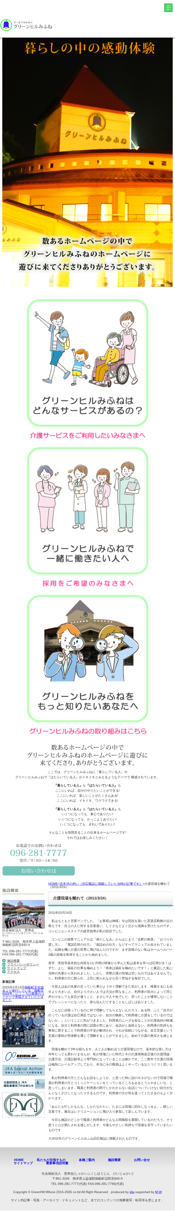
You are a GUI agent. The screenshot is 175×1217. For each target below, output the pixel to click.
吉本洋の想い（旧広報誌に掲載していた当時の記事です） (101, 884)
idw (132, 1192)
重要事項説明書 (57, 1163)
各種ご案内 (87, 1159)
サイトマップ (16, 968)
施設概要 (13, 961)
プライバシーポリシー (23, 964)
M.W (158, 1192)
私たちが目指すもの (51, 1159)
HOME (53, 884)
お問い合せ (142, 1159)
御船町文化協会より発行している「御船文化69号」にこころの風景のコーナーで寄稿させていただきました (23, 994)
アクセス (13, 971)
